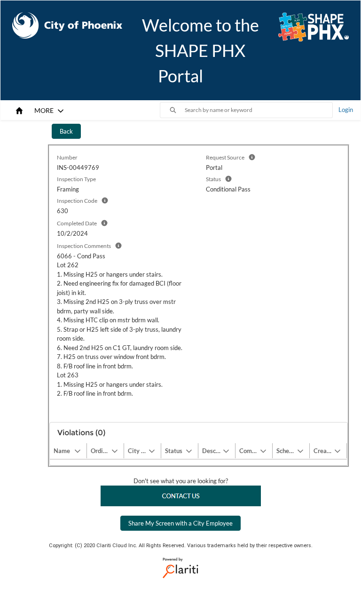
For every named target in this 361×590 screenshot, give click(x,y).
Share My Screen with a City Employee (180, 523)
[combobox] (258, 110)
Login (345, 109)
